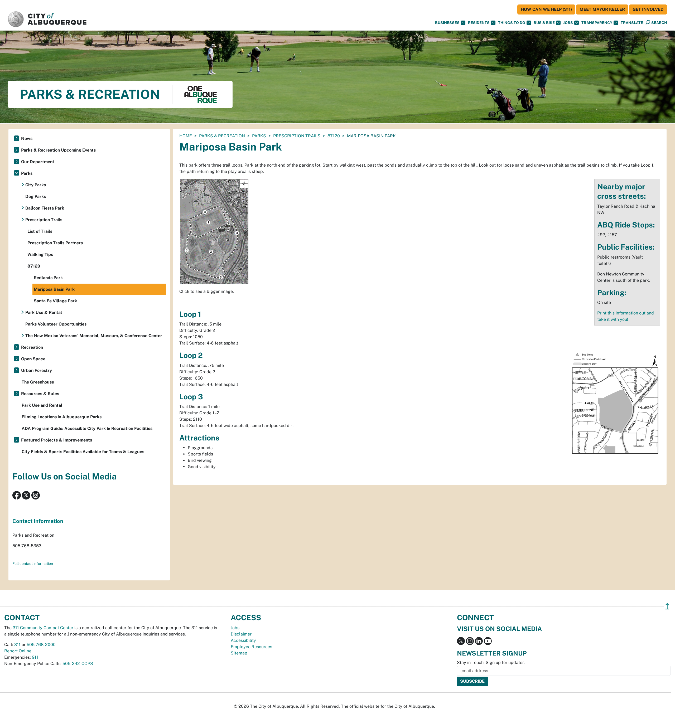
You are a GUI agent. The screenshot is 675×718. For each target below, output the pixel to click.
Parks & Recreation (222, 135)
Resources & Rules (40, 393)
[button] (632, 23)
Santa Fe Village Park (55, 300)
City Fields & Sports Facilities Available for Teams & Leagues (83, 451)
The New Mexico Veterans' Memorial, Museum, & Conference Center (93, 335)
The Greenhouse (38, 382)
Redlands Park (48, 277)
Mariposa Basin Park (54, 289)
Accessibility (243, 640)
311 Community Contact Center (43, 627)
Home (185, 135)
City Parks (35, 184)
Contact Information (37, 521)
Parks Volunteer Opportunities (55, 324)
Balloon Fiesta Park (44, 208)
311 (17, 644)
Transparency (596, 23)
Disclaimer (241, 634)
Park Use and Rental (42, 405)
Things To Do (511, 23)
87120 (333, 135)
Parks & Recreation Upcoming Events (58, 150)
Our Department (37, 161)
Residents (479, 23)
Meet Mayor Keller (602, 9)
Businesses (447, 23)
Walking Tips (40, 254)
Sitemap (239, 653)
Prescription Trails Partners (55, 242)
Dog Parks (35, 196)
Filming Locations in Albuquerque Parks (62, 416)
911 (35, 657)
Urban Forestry (36, 370)
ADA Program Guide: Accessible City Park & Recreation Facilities (87, 428)
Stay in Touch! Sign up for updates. (491, 662)
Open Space (33, 358)
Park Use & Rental (43, 312)
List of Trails (39, 231)
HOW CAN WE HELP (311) (546, 9)
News (26, 138)
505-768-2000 (41, 644)
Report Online (17, 650)
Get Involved (648, 9)
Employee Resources (251, 646)
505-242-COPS (77, 663)
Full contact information (32, 563)
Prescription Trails (296, 135)
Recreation (32, 347)
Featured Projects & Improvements (56, 440)
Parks (259, 135)
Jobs (568, 23)
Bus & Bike (544, 23)
